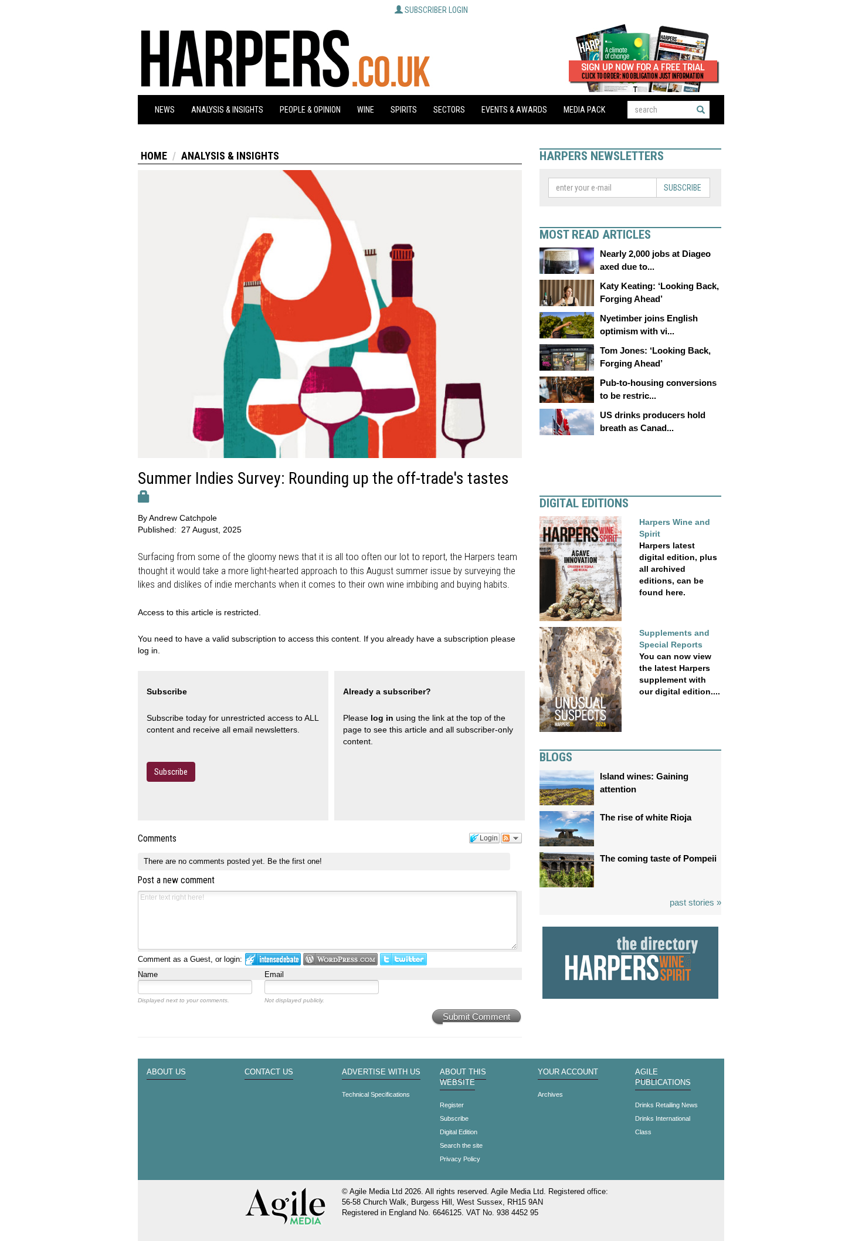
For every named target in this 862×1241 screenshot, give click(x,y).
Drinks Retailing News (666, 1104)
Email (274, 974)
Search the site (461, 1145)
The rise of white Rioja (645, 817)
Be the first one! (294, 861)
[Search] (701, 109)
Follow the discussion (511, 838)
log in (382, 718)
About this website (463, 1077)
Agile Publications (663, 1077)
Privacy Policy (460, 1158)
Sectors (449, 109)
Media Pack (584, 109)
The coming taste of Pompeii (658, 858)
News (165, 109)
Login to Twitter (403, 959)
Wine (365, 109)
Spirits (404, 109)
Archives (550, 1094)
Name (148, 974)
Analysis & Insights (227, 109)
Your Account (568, 1072)
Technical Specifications (376, 1094)
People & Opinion (310, 109)
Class (643, 1131)
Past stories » (695, 902)
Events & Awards (514, 109)
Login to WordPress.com (340, 959)
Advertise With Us (381, 1072)
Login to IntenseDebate (273, 959)
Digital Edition (458, 1131)
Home (154, 156)
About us (166, 1072)
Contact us (269, 1072)
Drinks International (662, 1118)
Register (452, 1104)
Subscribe (171, 772)
